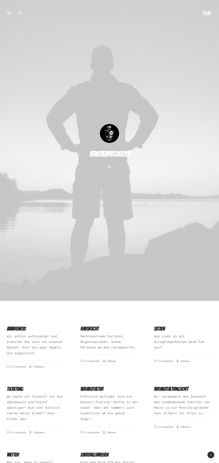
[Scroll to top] (210, 455)
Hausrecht (89, 328)
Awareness (16, 328)
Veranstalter (91, 389)
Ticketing (15, 389)
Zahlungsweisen (94, 454)
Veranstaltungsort (171, 389)
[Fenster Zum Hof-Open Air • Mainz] (206, 13)
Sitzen (159, 328)
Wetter (13, 454)
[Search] (22, 13)
